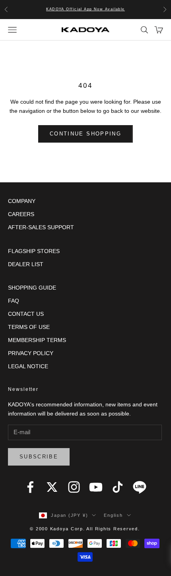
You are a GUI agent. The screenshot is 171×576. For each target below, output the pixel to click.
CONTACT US (26, 314)
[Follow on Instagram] (74, 487)
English (113, 515)
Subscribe (38, 457)
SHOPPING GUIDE (32, 287)
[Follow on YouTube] (96, 487)
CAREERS (21, 214)
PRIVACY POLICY (30, 353)
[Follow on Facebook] (30, 487)
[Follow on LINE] (139, 487)
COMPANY (21, 201)
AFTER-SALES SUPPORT (41, 227)
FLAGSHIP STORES (34, 251)
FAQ (13, 301)
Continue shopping (85, 134)
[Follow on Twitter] (52, 487)
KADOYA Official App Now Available (85, 9)
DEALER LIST (25, 264)
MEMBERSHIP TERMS (37, 340)
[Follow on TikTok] (118, 487)
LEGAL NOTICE (28, 366)
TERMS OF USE (29, 327)
